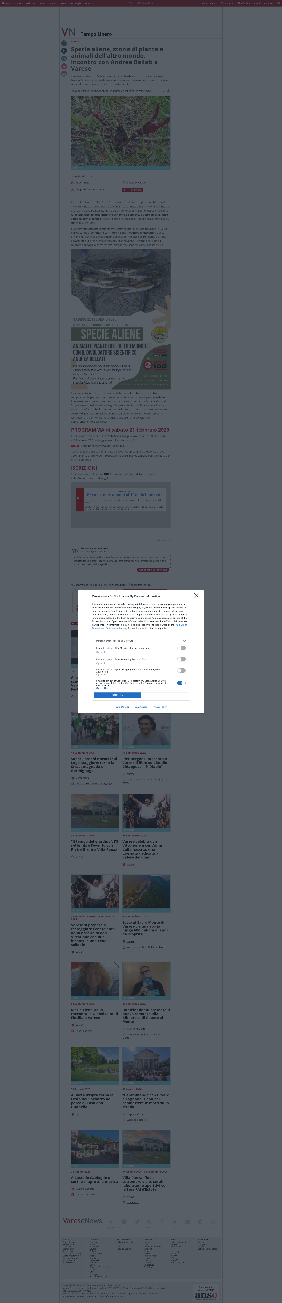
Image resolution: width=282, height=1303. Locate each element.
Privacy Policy (159, 707)
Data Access (141, 707)
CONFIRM (117, 695)
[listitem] (141, 641)
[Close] (197, 596)
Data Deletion (123, 707)
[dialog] (141, 651)
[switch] (181, 648)
